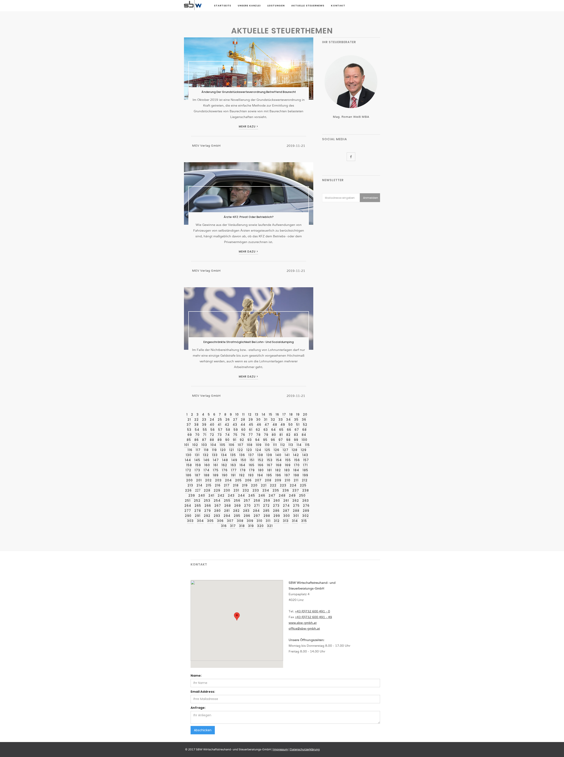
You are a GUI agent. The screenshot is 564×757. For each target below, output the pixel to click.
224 (293, 485)
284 (256, 510)
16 (277, 414)
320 (260, 526)
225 (303, 485)
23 (204, 419)
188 (207, 475)
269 (237, 505)
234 (265, 490)
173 (197, 470)
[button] (237, 616)
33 (280, 419)
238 (305, 490)
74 (227, 435)
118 (206, 450)
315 (304, 521)
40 (212, 424)
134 (224, 455)
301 (296, 516)
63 (265, 429)
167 (270, 465)
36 (304, 419)
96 (273, 440)
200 (189, 480)
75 (235, 435)
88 (212, 440)
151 (252, 460)
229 (217, 490)
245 (251, 495)
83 (296, 435)
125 (267, 450)
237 (295, 490)
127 (285, 450)
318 (242, 526)
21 (189, 419)
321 (270, 526)
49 (282, 424)
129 (303, 450)
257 (247, 500)
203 (218, 480)
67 (297, 429)
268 (227, 505)
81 (281, 435)
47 (267, 424)
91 (234, 440)
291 (197, 516)
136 (242, 455)
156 (297, 460)
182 (278, 470)
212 (305, 480)
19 (298, 414)
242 (221, 495)
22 (196, 419)
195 (269, 475)
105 (222, 445)
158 (189, 465)
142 (296, 455)
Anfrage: (198, 707)
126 (276, 450)
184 (296, 470)
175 (216, 470)
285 (266, 510)
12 (250, 414)
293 (217, 516)
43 (235, 424)
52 (305, 424)
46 (259, 424)
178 (243, 470)
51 (298, 424)
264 (187, 505)
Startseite (222, 5)
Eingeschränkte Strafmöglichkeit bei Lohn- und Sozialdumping (248, 342)
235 (276, 490)
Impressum (280, 749)
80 (274, 435)
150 (243, 460)
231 (236, 490)
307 (230, 521)
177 (234, 470)
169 (288, 465)
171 (305, 465)
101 (186, 445)
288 (296, 510)
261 (286, 500)
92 (242, 440)
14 (263, 414)
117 (198, 450)
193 (251, 475)
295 (237, 516)
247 (272, 495)
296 (247, 516)
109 (259, 445)
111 (275, 445)
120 (223, 450)
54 (197, 429)
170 (297, 465)
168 (279, 465)
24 (212, 419)
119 (214, 450)
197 (287, 475)
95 (265, 440)
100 (304, 440)
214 (199, 485)
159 (198, 465)
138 (260, 455)
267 (217, 505)
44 (243, 424)
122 (240, 450)
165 (251, 465)
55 (205, 429)
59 (236, 429)
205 (238, 480)
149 (234, 460)
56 (212, 429)
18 (291, 414)
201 (199, 480)
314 (295, 521)
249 (292, 495)
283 (246, 510)
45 (251, 424)
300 (286, 516)
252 (197, 500)
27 (235, 419)
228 (207, 490)
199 (305, 475)
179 (252, 470)
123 (249, 450)
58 (228, 429)
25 (220, 419)
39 (204, 424)
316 (224, 526)
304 (200, 521)
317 (233, 526)
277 (187, 510)
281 (227, 510)
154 (279, 460)
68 (304, 429)
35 (296, 419)
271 (257, 505)
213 (190, 485)
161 (215, 465)
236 (285, 490)
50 (290, 424)
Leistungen (276, 5)
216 (218, 485)
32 (273, 419)
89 (219, 440)
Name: (196, 675)
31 (265, 419)
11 (243, 414)
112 (282, 445)
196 (278, 475)
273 (276, 505)
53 (189, 429)
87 (204, 440)
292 (207, 516)
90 (227, 440)
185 (305, 470)
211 (296, 480)
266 (207, 505)
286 (276, 510)
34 (288, 419)
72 (212, 435)
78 (258, 435)
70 (197, 435)
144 (188, 460)
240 (201, 495)
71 (204, 435)
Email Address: (203, 691)
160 (207, 465)
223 (283, 485)
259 (266, 500)
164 (242, 465)
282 (236, 510)
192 (242, 475)
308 (240, 521)
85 (189, 440)
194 (260, 475)
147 (216, 460)
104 (213, 445)
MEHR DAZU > (248, 126)
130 (188, 455)
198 (296, 475)
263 (305, 500)
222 (273, 485)
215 (209, 485)
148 (225, 460)
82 (288, 435)
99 (296, 440)
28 (243, 419)
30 (258, 419)
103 (204, 445)
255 (227, 500)
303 (190, 521)
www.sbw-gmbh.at (303, 623)
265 (198, 505)
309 (250, 521)
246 (261, 495)
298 (266, 516)
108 (249, 445)
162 (224, 465)
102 (195, 445)
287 (286, 510)
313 (286, 521)
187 (197, 475)
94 (257, 440)
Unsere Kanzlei (249, 5)
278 (197, 510)
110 (267, 445)
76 (243, 435)
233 (255, 490)
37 (189, 424)
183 (287, 470)
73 (219, 435)
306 (220, 521)
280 (217, 510)
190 (225, 475)
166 (260, 465)
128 (294, 450)
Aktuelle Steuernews (307, 5)
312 (277, 521)
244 (241, 495)
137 (251, 455)
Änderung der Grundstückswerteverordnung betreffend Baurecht (248, 92)
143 (305, 455)
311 (268, 521)
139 (269, 455)
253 (207, 500)
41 (219, 424)
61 (250, 429)
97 (280, 440)
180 (261, 470)
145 (197, 460)
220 (254, 485)
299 (276, 516)
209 (278, 480)
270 (247, 505)
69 (189, 435)
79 (266, 435)
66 (289, 429)
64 (273, 429)
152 (260, 460)
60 (243, 429)
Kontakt (338, 5)
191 (233, 475)
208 (268, 480)
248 (282, 495)
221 (264, 485)
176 (225, 470)
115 (307, 445)
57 (220, 429)
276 (306, 505)
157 (306, 460)
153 (270, 460)
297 (257, 516)
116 (189, 450)
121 (231, 450)
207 (258, 480)
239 (191, 495)
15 (270, 414)
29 (251, 419)
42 (227, 424)
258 (257, 500)
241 (211, 495)
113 (290, 445)
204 (228, 480)
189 (216, 475)
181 (269, 470)
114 (299, 445)
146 (207, 460)
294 (227, 516)
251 (188, 500)
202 (208, 480)
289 (306, 510)
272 (266, 505)
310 (259, 521)
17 (284, 414)
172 (188, 470)
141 (287, 455)
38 (196, 424)
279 (207, 510)
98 (288, 440)
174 (207, 470)
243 (231, 495)
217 (227, 485)
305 (210, 521)
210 (287, 480)
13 (256, 414)
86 (196, 440)
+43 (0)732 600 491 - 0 (312, 611)
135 (233, 455)
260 (276, 500)
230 (227, 490)
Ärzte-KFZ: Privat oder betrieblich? (249, 217)
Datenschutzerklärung (305, 749)
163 (233, 465)
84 (304, 435)
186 (188, 475)
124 (258, 450)
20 (305, 414)
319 (251, 526)
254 (217, 500)
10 (237, 414)
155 (288, 460)
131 (197, 455)
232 (246, 490)
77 (251, 435)
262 (295, 500)
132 (206, 455)
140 (278, 455)
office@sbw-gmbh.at (304, 628)
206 (248, 480)
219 (245, 485)
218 (236, 485)
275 (296, 505)
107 (240, 445)
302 (305, 516)
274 (286, 505)
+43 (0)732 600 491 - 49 (313, 617)
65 (281, 429)
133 (215, 455)
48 (275, 424)
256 (237, 500)
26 (227, 419)
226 (188, 490)
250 (302, 495)
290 (188, 516)
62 (258, 429)
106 (231, 445)
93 (249, 440)
